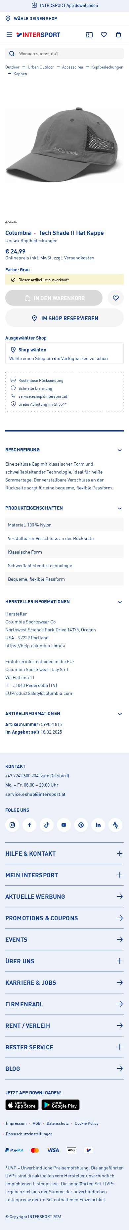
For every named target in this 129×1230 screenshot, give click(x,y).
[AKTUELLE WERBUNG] (64, 896)
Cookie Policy (87, 1123)
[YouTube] (64, 825)
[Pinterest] (81, 825)
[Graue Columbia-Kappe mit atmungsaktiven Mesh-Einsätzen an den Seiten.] (64, 144)
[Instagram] (12, 825)
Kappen (20, 73)
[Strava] (115, 825)
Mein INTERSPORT (31, 875)
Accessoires (72, 67)
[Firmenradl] (64, 1004)
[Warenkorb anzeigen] (118, 35)
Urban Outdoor (41, 67)
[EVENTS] (64, 939)
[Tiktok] (47, 825)
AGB (37, 1123)
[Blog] (64, 1068)
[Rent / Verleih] (64, 1025)
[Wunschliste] (104, 35)
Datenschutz (58, 1123)
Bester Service (29, 1047)
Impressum (16, 1123)
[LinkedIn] (98, 825)
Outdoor (12, 67)
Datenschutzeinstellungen (29, 1133)
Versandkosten (79, 257)
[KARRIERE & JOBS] (64, 982)
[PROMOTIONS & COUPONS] (64, 918)
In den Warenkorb (59, 298)
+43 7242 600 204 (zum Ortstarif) (37, 775)
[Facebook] (29, 825)
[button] (64, 450)
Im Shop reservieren (70, 318)
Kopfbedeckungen (107, 67)
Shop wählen (32, 349)
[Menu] (9, 35)
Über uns (19, 961)
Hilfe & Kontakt (30, 853)
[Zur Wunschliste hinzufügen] (116, 298)
